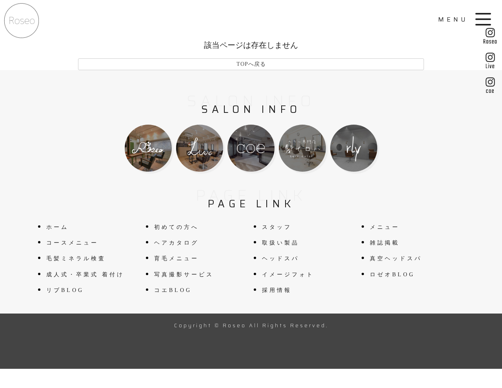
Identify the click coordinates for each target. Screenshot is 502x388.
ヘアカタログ (176, 243)
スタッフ (277, 227)
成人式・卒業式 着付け (85, 274)
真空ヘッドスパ (396, 258)
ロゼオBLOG (392, 274)
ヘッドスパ (280, 258)
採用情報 (277, 290)
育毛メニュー (176, 258)
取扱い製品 (280, 243)
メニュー (385, 227)
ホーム (57, 227)
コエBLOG (173, 290)
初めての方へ (176, 227)
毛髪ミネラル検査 (76, 258)
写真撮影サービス (184, 274)
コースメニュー (72, 243)
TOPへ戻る (251, 64)
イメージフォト (288, 274)
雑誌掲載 (385, 243)
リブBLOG (65, 290)
